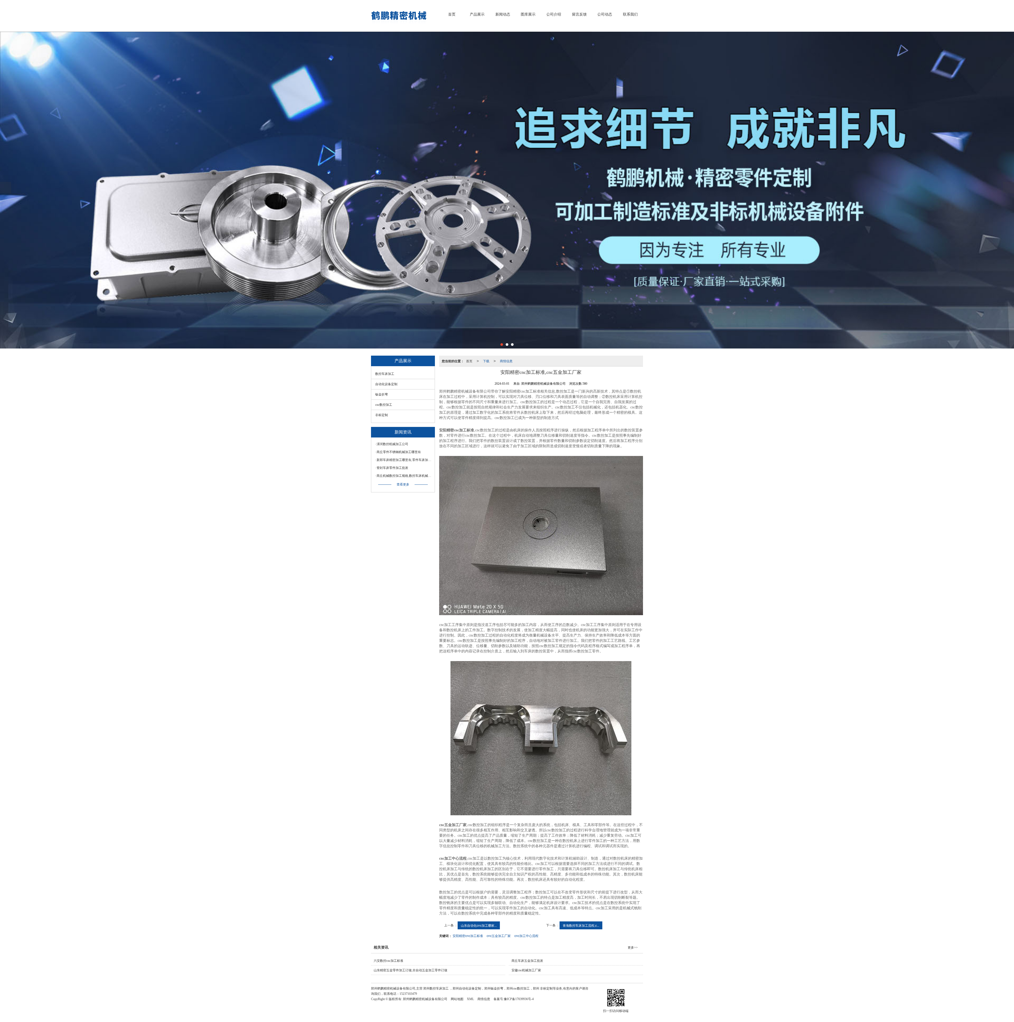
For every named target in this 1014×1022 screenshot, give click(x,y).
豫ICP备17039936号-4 (519, 999)
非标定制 (381, 415)
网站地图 (457, 999)
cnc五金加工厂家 (499, 935)
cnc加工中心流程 (526, 935)
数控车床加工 (384, 374)
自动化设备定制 (386, 384)
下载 (486, 361)
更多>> (633, 947)
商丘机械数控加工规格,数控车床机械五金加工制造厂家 (404, 476)
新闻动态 (502, 14)
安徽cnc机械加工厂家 (526, 970)
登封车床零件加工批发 (392, 468)
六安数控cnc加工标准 (388, 961)
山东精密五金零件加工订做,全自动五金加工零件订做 (410, 970)
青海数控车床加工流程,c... (581, 925)
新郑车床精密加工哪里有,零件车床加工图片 (404, 460)
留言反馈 (579, 14)
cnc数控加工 (383, 405)
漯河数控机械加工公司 (392, 444)
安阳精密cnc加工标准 (468, 935)
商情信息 (506, 361)
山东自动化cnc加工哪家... (479, 925)
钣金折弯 (381, 394)
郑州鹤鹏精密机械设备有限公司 (425, 999)
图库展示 (528, 14)
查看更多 (403, 484)
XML (470, 999)
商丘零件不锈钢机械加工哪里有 (399, 452)
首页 (452, 14)
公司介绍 (553, 14)
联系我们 (630, 14)
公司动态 (604, 14)
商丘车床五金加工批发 (527, 961)
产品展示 (477, 14)
